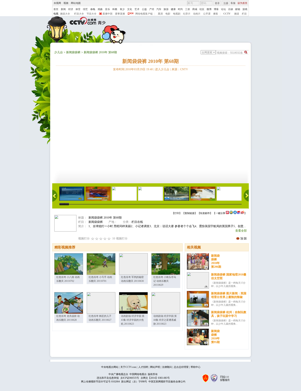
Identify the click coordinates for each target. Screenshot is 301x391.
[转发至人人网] (235, 213)
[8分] (105, 238)
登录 (217, 3)
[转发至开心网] (227, 213)
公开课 (206, 13)
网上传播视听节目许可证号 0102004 (100, 381)
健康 (173, 9)
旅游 (166, 9)
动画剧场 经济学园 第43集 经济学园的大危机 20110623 (132, 320)
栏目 (244, 13)
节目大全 (91, 13)
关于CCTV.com (128, 367)
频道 (236, 13)
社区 (201, 9)
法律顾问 (167, 367)
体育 (78, 9)
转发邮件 (205, 213)
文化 (129, 9)
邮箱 (237, 9)
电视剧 (176, 13)
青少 (122, 9)
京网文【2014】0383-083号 (155, 377)
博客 (216, 9)
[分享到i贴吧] (238, 213)
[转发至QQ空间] (231, 213)
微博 (209, 9)
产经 (151, 9)
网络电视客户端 (144, 13)
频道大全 (65, 13)
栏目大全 (79, 13)
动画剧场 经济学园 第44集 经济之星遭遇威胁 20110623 (165, 320)
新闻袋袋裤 (73, 52)
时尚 (180, 9)
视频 (65, 3)
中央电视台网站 (109, 367)
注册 (225, 3)
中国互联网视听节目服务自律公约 (166, 381)
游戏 (244, 9)
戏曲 (100, 9)
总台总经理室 (181, 367)
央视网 (57, 3)
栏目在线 (137, 221)
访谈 (230, 9)
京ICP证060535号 (129, 377)
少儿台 (58, 52)
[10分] (109, 238)
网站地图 (76, 3)
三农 (187, 9)
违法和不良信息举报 (108, 377)
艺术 (137, 9)
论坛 (223, 9)
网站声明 (155, 367)
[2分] (93, 238)
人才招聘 (143, 367)
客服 (233, 3)
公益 (144, 9)
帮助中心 (195, 367)
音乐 (107, 9)
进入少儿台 (162, 69)
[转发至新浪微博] (242, 213)
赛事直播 (120, 13)
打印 (176, 213)
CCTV (227, 13)
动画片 (196, 13)
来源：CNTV (180, 69)
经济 (70, 9)
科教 (114, 9)
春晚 (92, 9)
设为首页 (242, 3)
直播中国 (107, 13)
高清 (160, 13)
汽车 (158, 9)
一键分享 (220, 213)
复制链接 (190, 213)
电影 (167, 13)
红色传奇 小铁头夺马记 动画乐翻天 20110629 (164, 281)
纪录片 (186, 13)
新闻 (63, 9)
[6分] (101, 238)
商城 (194, 9)
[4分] (97, 238)
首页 (55, 9)
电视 (55, 13)
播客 (215, 13)
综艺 (85, 9)
